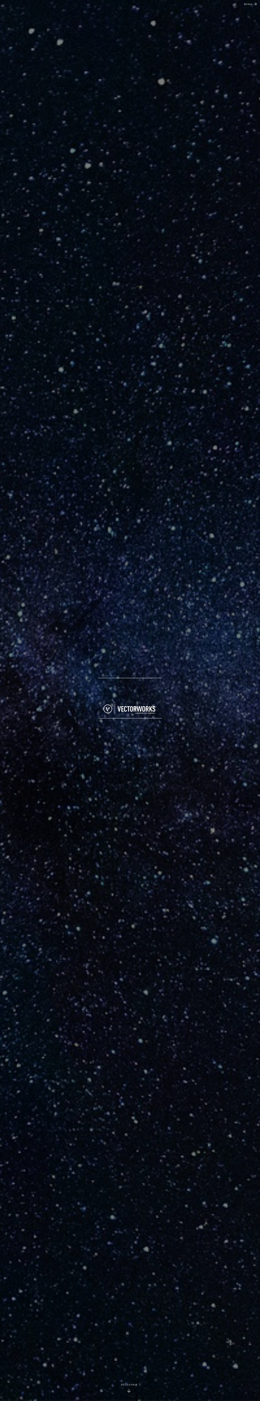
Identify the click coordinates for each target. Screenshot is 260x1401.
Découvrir (129, 1384)
